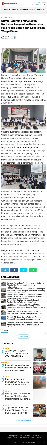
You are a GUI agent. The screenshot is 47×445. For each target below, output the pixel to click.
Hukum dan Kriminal (27, 10)
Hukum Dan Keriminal (10, 10)
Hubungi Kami (25, 436)
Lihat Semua (23, 336)
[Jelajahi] (44, 3)
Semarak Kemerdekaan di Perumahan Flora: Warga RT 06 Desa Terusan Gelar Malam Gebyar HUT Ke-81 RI (18, 370)
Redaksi (38, 438)
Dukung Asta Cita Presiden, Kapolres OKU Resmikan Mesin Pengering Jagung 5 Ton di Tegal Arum (17, 397)
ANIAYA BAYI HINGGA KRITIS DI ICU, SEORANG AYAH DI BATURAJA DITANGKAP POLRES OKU (17, 355)
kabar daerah (8, 17)
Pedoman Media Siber (26, 438)
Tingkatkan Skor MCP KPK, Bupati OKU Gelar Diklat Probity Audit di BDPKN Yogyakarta (17, 411)
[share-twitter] (23, 270)
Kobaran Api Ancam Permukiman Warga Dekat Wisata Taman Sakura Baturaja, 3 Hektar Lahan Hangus (17, 384)
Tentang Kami (13, 436)
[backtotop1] (45, 443)
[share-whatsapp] (33, 270)
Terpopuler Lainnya (23, 421)
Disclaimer (35, 436)
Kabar (39, 10)
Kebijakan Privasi (11, 438)
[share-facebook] (14, 270)
